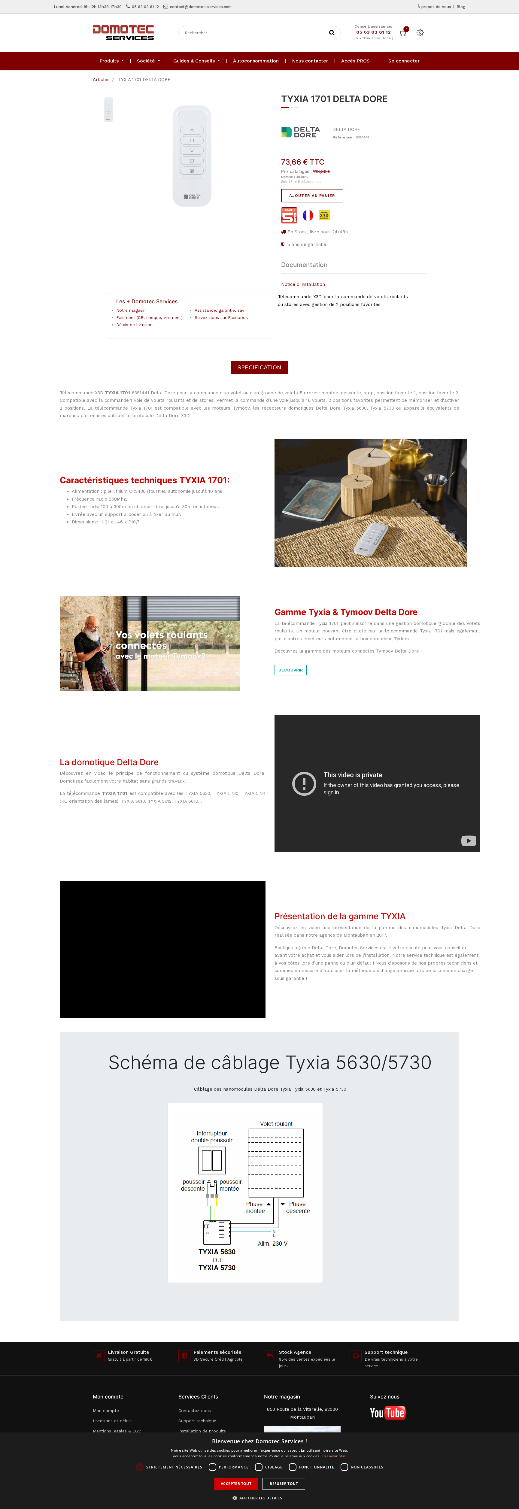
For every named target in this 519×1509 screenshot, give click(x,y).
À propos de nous (434, 7)
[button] (259, 1498)
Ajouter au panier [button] (312, 195)
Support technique (197, 1420)
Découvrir (290, 670)
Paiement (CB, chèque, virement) (149, 317)
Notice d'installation (303, 284)
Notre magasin (131, 310)
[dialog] (259, 1470)
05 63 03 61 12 (145, 7)
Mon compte (106, 1410)
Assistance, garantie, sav (219, 310)
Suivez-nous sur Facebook (221, 317)
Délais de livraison (134, 324)
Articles (101, 79)
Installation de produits (202, 1431)
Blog (461, 7)
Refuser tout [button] (284, 1483)
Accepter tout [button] (236, 1483)
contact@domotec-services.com (201, 7)
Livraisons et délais (112, 1420)
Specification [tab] (259, 367)
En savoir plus (334, 1456)
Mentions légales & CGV (117, 1431)
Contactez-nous (194, 1410)
